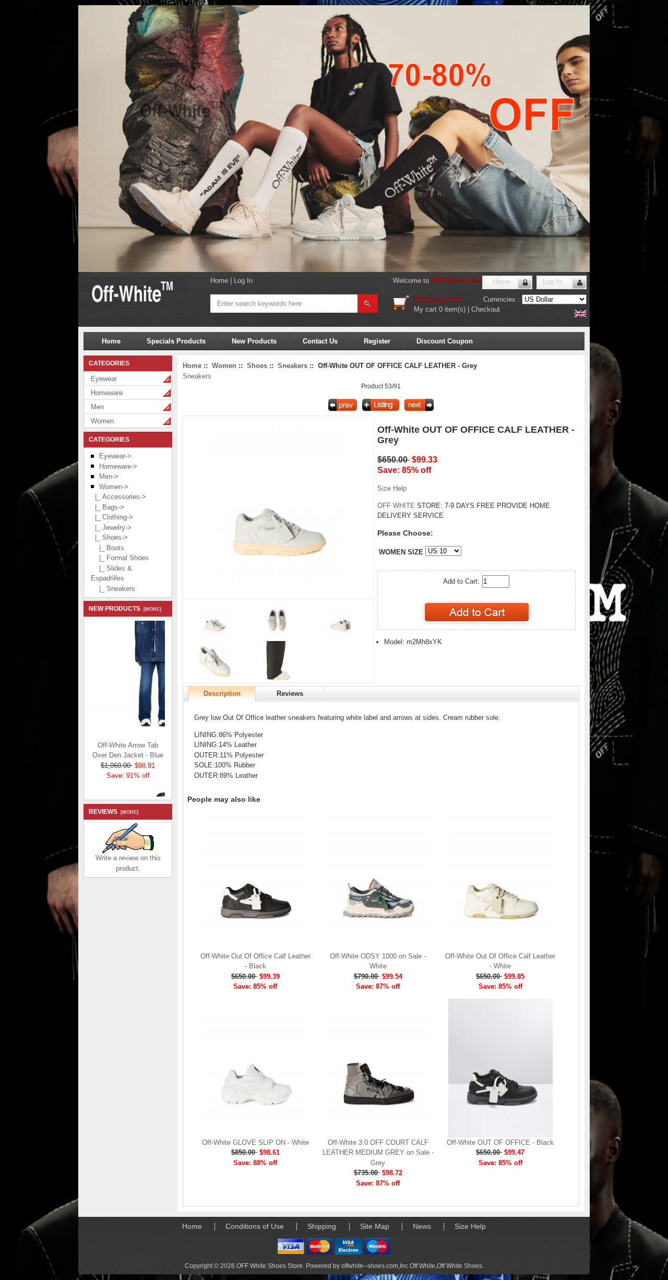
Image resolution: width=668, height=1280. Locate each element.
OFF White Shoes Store (469, 281)
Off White (422, 1265)
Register (377, 341)
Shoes (257, 366)
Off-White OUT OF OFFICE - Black (500, 1142)
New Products (254, 341)
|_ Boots (107, 548)
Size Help (392, 488)
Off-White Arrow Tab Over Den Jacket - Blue (127, 744)
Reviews (290, 693)
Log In (243, 281)
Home (219, 281)
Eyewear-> (115, 456)
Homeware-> (118, 466)
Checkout (485, 309)
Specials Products (176, 341)
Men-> (108, 476)
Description (222, 693)
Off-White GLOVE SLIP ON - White (255, 1142)
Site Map (374, 1226)
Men (97, 407)
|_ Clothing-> (112, 517)
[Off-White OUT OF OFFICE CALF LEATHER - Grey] (278, 596)
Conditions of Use (254, 1226)
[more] (150, 609)
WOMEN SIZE (401, 552)
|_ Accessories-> (118, 497)
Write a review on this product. (128, 863)
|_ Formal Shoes (120, 558)
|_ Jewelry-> (111, 527)
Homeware (107, 393)
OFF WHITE (397, 505)
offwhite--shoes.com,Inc (375, 1265)
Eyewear (104, 379)
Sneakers (292, 366)
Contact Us (320, 341)
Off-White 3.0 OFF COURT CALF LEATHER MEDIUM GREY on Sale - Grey (378, 1153)
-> (113, 487)
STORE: (410, 505)
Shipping (321, 1226)
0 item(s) (452, 309)
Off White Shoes (459, 1265)
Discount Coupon (444, 341)
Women (102, 421)
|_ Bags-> (107, 507)
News (422, 1226)
